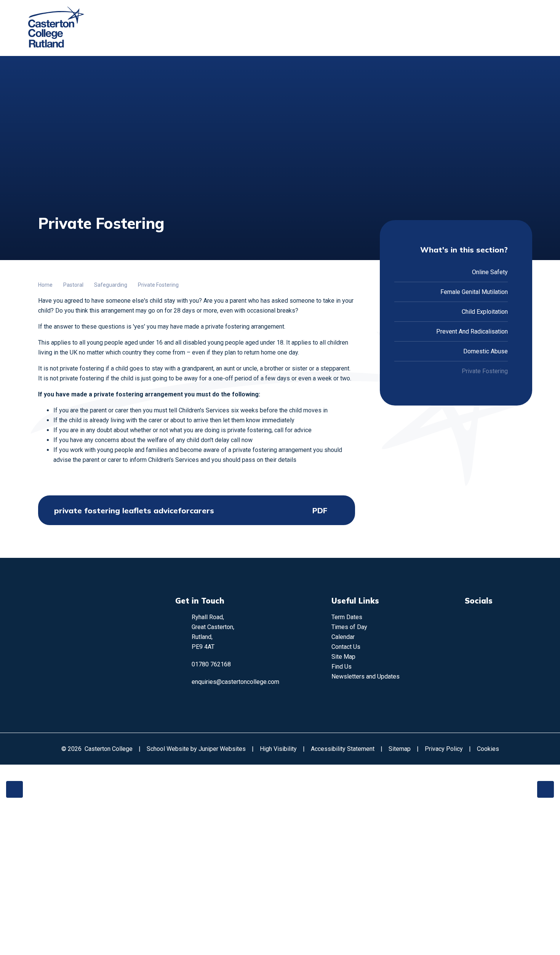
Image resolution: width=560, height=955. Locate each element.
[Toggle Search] (501, 28)
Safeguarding (110, 285)
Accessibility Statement (342, 748)
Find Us (341, 666)
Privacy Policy (444, 748)
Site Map (343, 656)
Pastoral (73, 285)
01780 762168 (211, 664)
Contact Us (345, 646)
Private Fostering (158, 285)
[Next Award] (545, 789)
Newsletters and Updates (365, 676)
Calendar (343, 636)
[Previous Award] (14, 789)
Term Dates (346, 617)
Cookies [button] (488, 748)
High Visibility (278, 748)
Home (45, 285)
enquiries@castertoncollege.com (235, 681)
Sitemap (400, 748)
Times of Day (349, 627)
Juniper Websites (222, 748)
